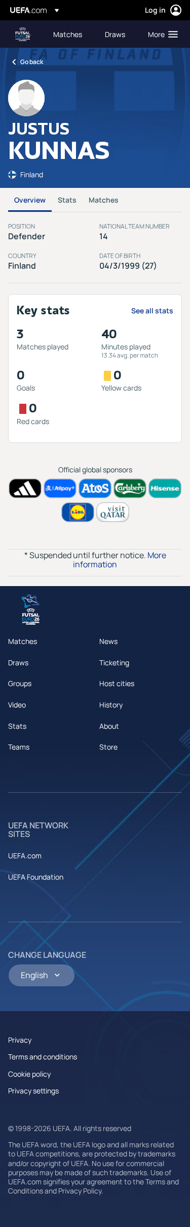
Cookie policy (29, 1074)
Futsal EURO (23, 34)
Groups (19, 683)
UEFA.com (25, 855)
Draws (18, 662)
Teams (18, 747)
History (111, 704)
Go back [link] (31, 61)
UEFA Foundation (35, 877)
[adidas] (25, 488)
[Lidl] (77, 512)
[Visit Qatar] (112, 512)
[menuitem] (70, 34)
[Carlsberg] (129, 488)
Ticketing (114, 662)
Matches (104, 200)
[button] (160, 34)
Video (17, 704)
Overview (30, 200)
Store (108, 747)
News (108, 641)
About (109, 726)
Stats (67, 200)
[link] (68, 34)
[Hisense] (164, 488)
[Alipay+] (60, 488)
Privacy (19, 1040)
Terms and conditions (42, 1056)
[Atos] (95, 488)
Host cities (116, 683)
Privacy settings (33, 1090)
